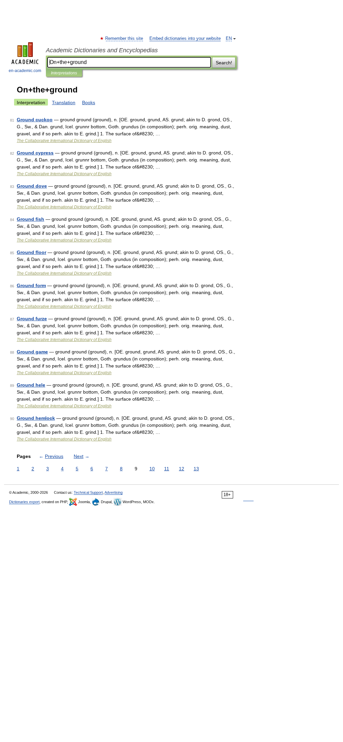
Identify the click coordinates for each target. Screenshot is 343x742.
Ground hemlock (36, 418)
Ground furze (32, 318)
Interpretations (64, 73)
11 (166, 468)
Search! (224, 62)
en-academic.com (25, 70)
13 (196, 468)
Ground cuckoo (35, 119)
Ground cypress (35, 152)
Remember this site (124, 38)
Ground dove (32, 186)
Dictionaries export (24, 502)
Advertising (114, 492)
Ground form (31, 285)
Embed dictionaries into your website (185, 38)
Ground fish (30, 219)
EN (229, 38)
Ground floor (31, 252)
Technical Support (88, 492)
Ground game (32, 351)
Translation (63, 102)
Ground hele (31, 385)
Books (88, 102)
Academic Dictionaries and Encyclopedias (102, 50)
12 (181, 468)
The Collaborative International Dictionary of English (64, 140)
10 (152, 468)
